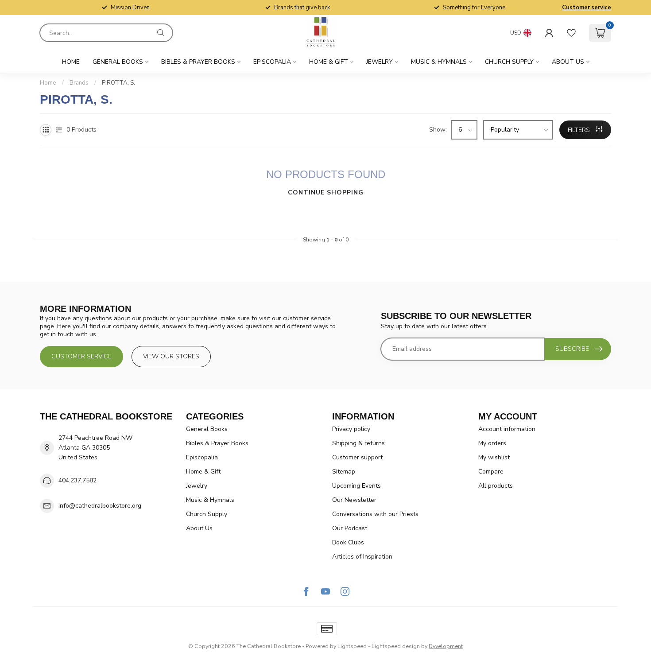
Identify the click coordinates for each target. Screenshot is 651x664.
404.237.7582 (77, 480)
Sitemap (343, 471)
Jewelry (379, 62)
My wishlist (494, 457)
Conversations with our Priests (375, 514)
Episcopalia (272, 62)
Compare (491, 471)
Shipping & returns (358, 443)
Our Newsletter (354, 500)
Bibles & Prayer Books (198, 62)
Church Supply (509, 62)
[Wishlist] (571, 33)
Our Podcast (349, 528)
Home (71, 62)
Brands (79, 83)
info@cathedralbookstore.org (99, 505)
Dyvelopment (446, 646)
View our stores (171, 356)
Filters (580, 130)
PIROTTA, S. (118, 83)
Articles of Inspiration (362, 556)
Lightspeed (352, 646)
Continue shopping (326, 192)
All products (495, 485)
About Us (568, 62)
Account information (506, 429)
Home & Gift (328, 62)
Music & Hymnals (439, 62)
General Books (118, 62)
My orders (492, 443)
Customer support (357, 457)
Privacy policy (351, 429)
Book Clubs (348, 542)
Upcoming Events (356, 485)
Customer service (586, 8)
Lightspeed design (396, 646)
